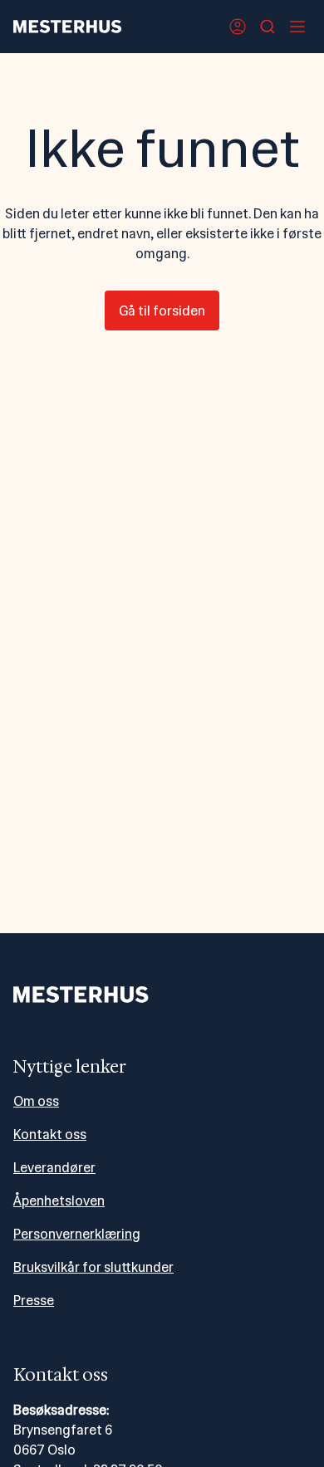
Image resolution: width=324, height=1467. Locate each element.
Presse (33, 1300)
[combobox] (267, 26)
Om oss (36, 1101)
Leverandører (54, 1167)
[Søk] (267, 26)
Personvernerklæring (76, 1234)
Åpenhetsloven (59, 1201)
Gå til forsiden (162, 311)
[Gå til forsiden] (67, 26)
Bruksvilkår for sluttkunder (93, 1267)
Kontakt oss (49, 1134)
